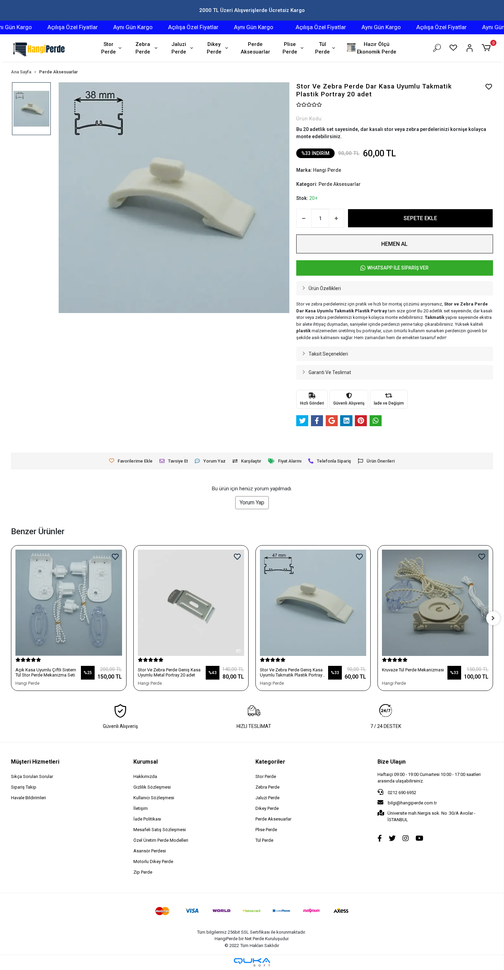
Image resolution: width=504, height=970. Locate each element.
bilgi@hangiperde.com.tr (412, 802)
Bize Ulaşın (391, 761)
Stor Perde (108, 48)
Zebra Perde (142, 48)
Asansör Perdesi (149, 850)
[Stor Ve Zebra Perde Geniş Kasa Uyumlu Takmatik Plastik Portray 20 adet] (313, 603)
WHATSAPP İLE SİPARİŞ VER (398, 268)
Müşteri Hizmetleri (35, 761)
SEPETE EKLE (420, 218)
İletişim (140, 808)
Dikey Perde (214, 48)
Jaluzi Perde (178, 48)
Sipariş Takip (23, 787)
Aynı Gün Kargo (117, 27)
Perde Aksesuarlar (255, 48)
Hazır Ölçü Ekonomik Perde (376, 48)
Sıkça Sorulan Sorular (32, 776)
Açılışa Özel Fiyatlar (57, 27)
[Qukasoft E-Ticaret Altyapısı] (252, 962)
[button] (487, 48)
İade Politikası (147, 819)
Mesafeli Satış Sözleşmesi (159, 829)
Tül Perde (322, 48)
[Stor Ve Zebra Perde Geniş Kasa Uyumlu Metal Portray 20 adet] (191, 603)
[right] (493, 618)
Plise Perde (290, 48)
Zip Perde (142, 872)
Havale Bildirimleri (28, 797)
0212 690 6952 (401, 792)
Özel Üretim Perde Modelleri (160, 840)
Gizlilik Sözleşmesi (152, 787)
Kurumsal (145, 761)
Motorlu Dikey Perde (153, 861)
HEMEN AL (394, 244)
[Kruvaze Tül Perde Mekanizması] (435, 603)
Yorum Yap (252, 502)
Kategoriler (270, 761)
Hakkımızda (145, 776)
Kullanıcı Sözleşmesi (153, 797)
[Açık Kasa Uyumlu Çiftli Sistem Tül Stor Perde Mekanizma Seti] (68, 603)
